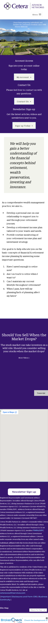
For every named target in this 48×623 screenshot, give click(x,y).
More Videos (24, 358)
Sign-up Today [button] (22, 125)
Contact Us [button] (23, 101)
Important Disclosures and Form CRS (19, 596)
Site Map (4, 608)
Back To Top (37, 610)
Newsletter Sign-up (24, 491)
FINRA (36, 530)
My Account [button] (23, 77)
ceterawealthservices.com (12, 593)
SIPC (41, 530)
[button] (37, 14)
